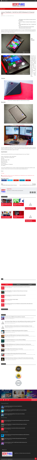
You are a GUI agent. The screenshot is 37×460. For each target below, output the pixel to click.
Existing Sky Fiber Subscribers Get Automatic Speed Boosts (13, 406)
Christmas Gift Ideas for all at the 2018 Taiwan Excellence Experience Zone (15, 442)
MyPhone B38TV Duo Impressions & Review (29, 221)
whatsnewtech (6, 176)
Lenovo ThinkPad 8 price (21, 175)
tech (33, 175)
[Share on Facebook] (4, 180)
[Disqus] (18, 237)
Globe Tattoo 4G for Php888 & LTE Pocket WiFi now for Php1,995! (15, 316)
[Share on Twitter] (10, 180)
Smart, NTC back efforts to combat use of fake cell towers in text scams (15, 424)
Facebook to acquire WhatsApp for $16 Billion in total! (18, 204)
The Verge (2, 173)
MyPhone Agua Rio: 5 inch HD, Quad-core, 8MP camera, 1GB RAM (6, 204)
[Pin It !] (28, 180)
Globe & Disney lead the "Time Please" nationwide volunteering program (15, 438)
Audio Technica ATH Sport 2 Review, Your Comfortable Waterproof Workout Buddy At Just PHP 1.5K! (20, 321)
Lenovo (11, 175)
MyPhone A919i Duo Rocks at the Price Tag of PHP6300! (6, 217)
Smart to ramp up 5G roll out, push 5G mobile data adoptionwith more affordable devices (19, 303)
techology (2, 176)
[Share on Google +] (16, 180)
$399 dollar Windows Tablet (6, 175)
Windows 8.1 (10, 176)
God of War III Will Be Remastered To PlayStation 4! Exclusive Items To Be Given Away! (18, 344)
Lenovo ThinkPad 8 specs (29, 175)
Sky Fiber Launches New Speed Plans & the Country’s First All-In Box (14, 413)
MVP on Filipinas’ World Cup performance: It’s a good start (14, 348)
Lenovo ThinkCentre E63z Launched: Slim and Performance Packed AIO (15, 353)
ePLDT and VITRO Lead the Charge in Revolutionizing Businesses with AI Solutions (17, 286)
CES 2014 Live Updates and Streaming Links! (30, 208)
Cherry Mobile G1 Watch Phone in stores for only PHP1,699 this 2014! (18, 217)
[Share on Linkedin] (22, 180)
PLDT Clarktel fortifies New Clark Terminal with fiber (26, 26)
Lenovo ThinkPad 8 (15, 175)
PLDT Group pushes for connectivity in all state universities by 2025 (15, 295)
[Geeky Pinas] (18, 5)
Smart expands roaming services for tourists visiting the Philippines (15, 339)
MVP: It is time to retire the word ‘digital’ (11, 299)
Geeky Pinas (2, 459)
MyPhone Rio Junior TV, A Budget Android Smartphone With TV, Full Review (16, 330)
